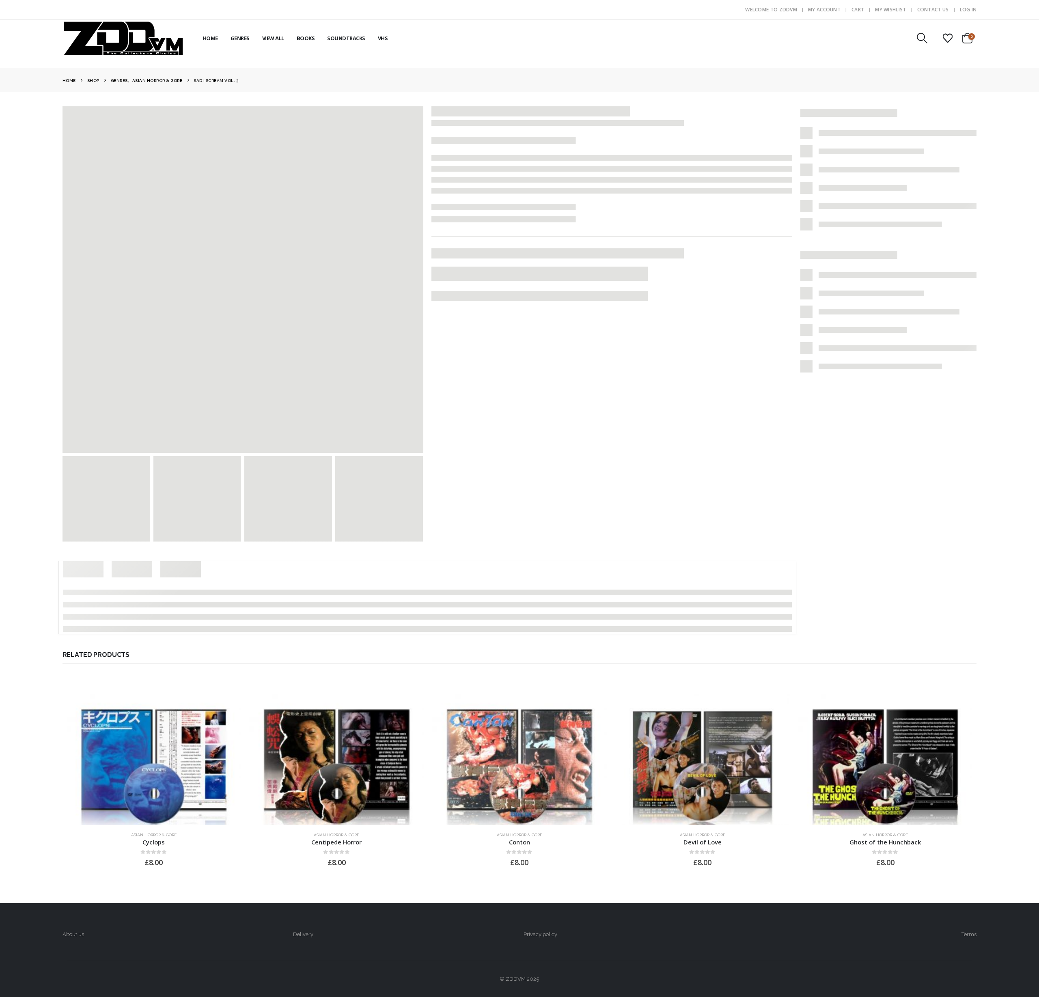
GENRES (240, 38)
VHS (383, 38)
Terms (968, 934)
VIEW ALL (273, 38)
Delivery (303, 934)
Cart (857, 9)
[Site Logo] (123, 38)
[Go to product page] (154, 759)
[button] (922, 38)
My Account (824, 9)
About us (73, 934)
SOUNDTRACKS (346, 38)
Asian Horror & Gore (154, 835)
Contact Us (933, 9)
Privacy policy (540, 934)
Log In (968, 9)
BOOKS (306, 38)
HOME (210, 38)
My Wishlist (890, 9)
